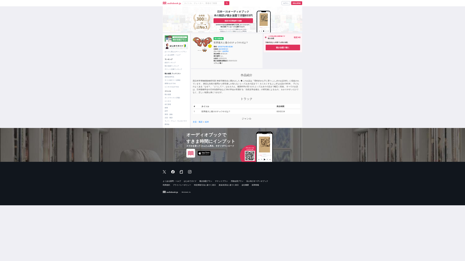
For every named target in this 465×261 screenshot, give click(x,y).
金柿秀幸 (225, 51)
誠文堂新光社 (223, 49)
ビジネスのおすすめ (172, 87)
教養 (166, 108)
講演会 (167, 124)
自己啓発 (168, 104)
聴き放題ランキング (172, 66)
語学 (166, 111)
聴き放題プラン (205, 181)
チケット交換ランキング (173, 69)
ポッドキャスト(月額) (172, 98)
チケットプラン (221, 181)
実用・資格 (169, 114)
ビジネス (168, 101)
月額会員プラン (237, 181)
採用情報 (255, 185)
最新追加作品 (169, 77)
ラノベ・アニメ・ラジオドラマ (176, 121)
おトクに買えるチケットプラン (176, 52)
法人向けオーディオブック (257, 181)
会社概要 (245, 185)
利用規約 (166, 185)
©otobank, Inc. (186, 192)
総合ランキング (170, 62)
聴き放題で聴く (283, 47)
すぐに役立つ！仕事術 (172, 80)
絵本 (207, 122)
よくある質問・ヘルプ (172, 55)
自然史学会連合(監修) (225, 46)
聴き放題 (168, 94)
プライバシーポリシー (182, 185)
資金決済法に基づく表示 (229, 185)
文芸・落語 (169, 118)
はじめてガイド (190, 181)
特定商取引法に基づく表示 (205, 185)
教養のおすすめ (170, 83)
